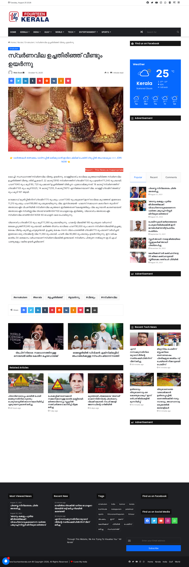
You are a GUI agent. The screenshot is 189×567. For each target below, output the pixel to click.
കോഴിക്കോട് (103, 524)
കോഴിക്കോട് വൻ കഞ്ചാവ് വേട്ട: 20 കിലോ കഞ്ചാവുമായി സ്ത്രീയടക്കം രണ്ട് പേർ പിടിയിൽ (163, 256)
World (58, 32)
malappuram (116, 509)
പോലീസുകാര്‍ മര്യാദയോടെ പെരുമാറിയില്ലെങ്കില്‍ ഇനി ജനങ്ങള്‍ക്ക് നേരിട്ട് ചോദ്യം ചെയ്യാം (162, 226)
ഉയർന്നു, (75, 297)
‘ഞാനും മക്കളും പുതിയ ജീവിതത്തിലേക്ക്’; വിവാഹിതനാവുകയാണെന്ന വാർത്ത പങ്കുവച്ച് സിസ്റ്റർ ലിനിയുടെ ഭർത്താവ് (162, 207)
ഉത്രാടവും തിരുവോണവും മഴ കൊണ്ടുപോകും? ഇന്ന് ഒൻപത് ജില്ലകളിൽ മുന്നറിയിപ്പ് (141, 395)
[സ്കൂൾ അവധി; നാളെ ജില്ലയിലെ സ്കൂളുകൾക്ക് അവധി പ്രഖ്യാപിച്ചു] (138, 243)
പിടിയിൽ (116, 524)
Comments (171, 177)
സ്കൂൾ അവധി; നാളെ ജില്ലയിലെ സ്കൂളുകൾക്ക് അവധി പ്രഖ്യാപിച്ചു (164, 242)
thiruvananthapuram (115, 514)
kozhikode (102, 509)
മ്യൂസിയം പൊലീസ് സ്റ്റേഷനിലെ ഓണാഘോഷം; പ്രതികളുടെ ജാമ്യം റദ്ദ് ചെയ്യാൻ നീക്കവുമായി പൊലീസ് (168, 356)
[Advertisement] (65, 268)
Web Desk (17, 73)
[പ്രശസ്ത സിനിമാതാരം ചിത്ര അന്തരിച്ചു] (138, 192)
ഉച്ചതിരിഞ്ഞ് (55, 297)
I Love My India (80, 562)
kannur (122, 504)
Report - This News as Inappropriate (104, 169)
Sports (105, 32)
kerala (38, 297)
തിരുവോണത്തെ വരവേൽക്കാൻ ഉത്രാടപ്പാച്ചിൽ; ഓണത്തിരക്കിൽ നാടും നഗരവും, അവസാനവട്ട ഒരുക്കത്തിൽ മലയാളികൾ (168, 398)
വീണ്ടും (91, 297)
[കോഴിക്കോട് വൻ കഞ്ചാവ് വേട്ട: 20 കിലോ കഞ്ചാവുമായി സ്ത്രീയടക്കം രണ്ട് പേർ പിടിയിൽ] (138, 257)
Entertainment (87, 32)
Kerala (24, 32)
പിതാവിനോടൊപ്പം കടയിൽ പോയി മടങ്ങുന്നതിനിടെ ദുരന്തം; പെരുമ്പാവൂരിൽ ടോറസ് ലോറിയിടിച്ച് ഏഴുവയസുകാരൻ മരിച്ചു (25, 400)
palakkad (129, 509)
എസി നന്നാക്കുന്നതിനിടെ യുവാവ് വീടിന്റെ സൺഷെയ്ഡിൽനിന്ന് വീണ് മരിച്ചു (141, 355)
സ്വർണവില (110, 297)
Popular (138, 177)
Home (13, 32)
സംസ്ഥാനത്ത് (113, 529)
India (36, 32)
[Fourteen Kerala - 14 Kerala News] (29, 16)
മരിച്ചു (100, 529)
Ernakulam (29, 42)
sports (100, 514)
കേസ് (120, 519)
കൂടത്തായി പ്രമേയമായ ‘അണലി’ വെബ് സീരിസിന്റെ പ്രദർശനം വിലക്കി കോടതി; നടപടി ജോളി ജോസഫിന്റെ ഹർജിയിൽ (104, 400)
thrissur (131, 514)
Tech (70, 32)
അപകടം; (102, 519)
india (113, 504)
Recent (154, 177)
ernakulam (21, 297)
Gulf (47, 32)
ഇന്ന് (112, 519)
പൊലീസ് (128, 524)
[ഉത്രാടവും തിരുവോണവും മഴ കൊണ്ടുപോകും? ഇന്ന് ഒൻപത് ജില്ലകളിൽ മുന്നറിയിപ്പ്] (142, 379)
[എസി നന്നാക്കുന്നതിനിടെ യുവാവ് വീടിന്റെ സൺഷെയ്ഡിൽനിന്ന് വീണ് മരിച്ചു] (142, 339)
